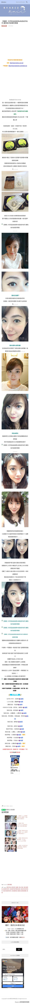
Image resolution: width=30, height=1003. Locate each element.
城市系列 (13, 887)
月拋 (20, 887)
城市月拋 (9, 887)
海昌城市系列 (6, 889)
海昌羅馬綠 (14, 890)
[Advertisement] (15, 43)
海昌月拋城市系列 (7, 890)
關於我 (22, 937)
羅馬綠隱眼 (23, 890)
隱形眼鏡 (4, 25)
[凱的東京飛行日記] (15, 764)
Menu (4, 2)
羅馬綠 (19, 890)
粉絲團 (14, 752)
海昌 (22, 887)
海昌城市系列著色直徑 (15, 889)
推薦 (17, 887)
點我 (21, 701)
